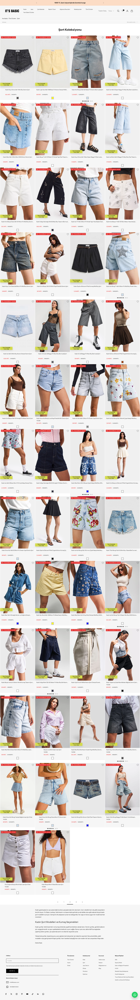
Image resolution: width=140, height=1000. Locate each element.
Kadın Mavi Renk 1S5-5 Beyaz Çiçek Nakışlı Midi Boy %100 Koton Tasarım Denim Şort (87, 483)
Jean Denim (86, 965)
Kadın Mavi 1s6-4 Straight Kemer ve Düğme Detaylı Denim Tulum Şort (15, 615)
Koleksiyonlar (78, 9)
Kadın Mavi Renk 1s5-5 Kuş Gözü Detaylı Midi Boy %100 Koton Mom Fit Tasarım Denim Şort (86, 615)
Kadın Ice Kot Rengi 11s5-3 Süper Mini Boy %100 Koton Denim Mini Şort (121, 615)
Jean (32, 9)
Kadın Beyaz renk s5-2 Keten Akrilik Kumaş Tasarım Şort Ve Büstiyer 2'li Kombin (17, 682)
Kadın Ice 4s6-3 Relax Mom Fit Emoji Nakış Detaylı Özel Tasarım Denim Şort (16, 483)
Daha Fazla (38, 943)
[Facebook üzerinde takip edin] (6, 994)
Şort (84, 962)
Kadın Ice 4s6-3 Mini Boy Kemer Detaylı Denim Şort (17, 354)
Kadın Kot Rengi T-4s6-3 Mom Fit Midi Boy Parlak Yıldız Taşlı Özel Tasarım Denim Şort (121, 286)
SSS (116, 959)
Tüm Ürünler (89, 9)
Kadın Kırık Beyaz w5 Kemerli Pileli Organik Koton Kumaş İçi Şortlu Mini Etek (122, 483)
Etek (84, 959)
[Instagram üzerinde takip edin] (17, 994)
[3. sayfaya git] (82, 902)
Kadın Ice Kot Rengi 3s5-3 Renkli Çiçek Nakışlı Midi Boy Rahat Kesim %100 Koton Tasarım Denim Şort (121, 418)
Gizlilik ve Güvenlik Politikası (122, 980)
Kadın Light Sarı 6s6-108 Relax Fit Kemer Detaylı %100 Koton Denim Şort (51, 90)
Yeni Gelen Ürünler (28, 12)
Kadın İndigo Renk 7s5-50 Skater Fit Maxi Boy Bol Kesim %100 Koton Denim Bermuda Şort (51, 682)
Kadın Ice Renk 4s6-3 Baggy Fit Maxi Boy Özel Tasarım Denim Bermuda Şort (121, 157)
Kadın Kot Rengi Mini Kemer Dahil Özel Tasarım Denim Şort (86, 817)
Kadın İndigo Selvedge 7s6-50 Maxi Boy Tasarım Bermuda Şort (52, 222)
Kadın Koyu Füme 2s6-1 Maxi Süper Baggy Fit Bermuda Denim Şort (86, 157)
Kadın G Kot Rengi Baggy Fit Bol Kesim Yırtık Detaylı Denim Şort (120, 817)
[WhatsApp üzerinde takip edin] (43, 994)
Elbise (84, 968)
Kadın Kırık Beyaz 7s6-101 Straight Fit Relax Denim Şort (17, 418)
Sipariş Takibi (118, 962)
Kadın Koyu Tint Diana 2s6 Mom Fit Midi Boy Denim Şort (17, 286)
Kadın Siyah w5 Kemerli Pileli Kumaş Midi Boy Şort (87, 286)
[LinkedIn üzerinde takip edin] (38, 994)
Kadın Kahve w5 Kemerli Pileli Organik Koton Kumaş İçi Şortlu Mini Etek (121, 354)
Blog (100, 968)
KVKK (116, 968)
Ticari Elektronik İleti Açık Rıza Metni (124, 977)
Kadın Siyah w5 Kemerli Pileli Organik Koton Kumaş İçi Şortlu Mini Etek (51, 550)
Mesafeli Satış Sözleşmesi (121, 971)
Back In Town (52, 9)
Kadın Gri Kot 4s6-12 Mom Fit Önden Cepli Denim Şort (87, 418)
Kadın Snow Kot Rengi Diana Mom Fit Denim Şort (52, 817)
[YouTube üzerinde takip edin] (27, 994)
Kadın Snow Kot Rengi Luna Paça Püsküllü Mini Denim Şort (52, 418)
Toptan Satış (102, 11)
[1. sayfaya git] (58, 902)
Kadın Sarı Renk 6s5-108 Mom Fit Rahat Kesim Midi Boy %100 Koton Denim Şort (51, 615)
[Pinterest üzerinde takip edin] (22, 994)
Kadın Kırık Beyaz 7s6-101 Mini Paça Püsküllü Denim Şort (52, 286)
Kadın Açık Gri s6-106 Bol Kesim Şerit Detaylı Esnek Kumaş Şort (85, 682)
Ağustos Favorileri (65, 9)
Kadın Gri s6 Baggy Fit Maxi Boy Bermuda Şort (87, 354)
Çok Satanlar (40, 9)
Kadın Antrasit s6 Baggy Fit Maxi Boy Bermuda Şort (52, 354)
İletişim (100, 962)
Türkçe (110, 11)
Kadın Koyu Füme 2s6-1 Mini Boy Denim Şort (17, 89)
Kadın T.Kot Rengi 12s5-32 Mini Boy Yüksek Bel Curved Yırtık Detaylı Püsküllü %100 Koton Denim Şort (121, 550)
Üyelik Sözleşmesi (119, 974)
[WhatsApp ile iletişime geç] (135, 995)
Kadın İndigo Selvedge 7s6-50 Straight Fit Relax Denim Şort (51, 483)
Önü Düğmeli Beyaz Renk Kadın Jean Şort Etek (17, 884)
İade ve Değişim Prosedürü (122, 965)
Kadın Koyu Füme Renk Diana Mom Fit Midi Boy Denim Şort (121, 750)
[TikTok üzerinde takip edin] (33, 994)
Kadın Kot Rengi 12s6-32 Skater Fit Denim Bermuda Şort (87, 89)
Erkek (68, 965)
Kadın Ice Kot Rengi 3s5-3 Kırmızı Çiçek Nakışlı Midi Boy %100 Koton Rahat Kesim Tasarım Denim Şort (86, 550)
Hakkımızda (102, 959)
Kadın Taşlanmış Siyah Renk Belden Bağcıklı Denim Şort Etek (121, 682)
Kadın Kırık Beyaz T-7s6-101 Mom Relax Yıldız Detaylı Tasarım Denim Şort (120, 222)
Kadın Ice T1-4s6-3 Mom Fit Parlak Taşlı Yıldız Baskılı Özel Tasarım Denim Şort (87, 222)
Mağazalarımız (102, 965)
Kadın (25, 9)
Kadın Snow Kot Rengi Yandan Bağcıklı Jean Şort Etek (17, 817)
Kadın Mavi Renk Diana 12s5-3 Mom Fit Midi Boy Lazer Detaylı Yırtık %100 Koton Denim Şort (16, 750)
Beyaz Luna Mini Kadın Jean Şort (52, 749)
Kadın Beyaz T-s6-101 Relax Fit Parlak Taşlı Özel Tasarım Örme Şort (51, 157)
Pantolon (85, 971)
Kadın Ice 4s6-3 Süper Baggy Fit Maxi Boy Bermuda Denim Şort (122, 90)
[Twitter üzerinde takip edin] (11, 994)
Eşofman (85, 974)
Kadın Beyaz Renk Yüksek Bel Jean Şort (52, 884)
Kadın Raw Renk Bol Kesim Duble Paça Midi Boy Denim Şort (86, 750)
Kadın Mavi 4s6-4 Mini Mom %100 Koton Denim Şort (17, 157)
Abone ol (12, 971)
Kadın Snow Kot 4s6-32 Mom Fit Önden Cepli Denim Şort (17, 550)
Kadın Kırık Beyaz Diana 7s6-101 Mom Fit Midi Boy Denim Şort (17, 222)
